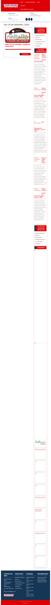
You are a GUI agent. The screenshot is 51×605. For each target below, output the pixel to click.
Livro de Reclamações (42, 580)
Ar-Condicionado (38, 43)
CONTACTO (22, 5)
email (45, 581)
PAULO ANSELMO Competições (27, 9)
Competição (37, 45)
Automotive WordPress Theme (23, 601)
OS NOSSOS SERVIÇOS (30, 2)
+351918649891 (36, 14)
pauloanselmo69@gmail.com (38, 15)
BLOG (38, 2)
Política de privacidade (42, 577)
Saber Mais (26, 54)
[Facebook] (27, 19)
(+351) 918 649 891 (9, 588)
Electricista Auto (38, 39)
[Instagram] (29, 19)
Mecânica (37, 37)
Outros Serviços (18, 588)
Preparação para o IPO (40, 41)
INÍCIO (21, 2)
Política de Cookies (41, 578)
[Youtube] (32, 19)
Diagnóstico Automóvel (40, 35)
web (43, 581)
